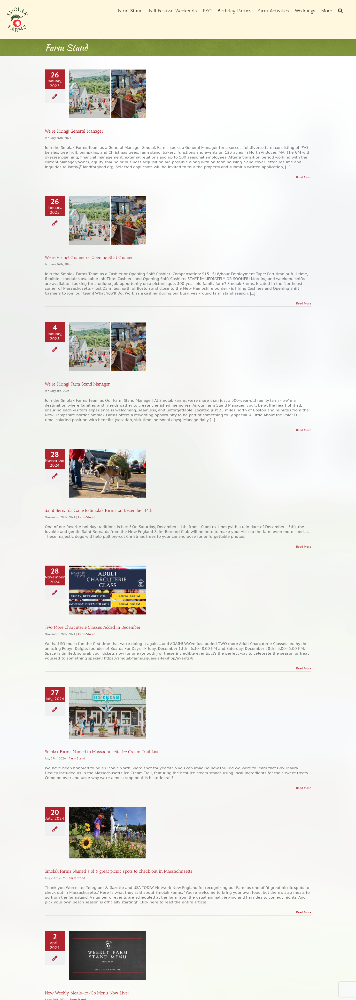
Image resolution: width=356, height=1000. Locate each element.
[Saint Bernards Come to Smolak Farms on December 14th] (107, 473)
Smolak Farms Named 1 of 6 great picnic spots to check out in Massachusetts (118, 871)
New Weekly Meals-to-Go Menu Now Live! (87, 993)
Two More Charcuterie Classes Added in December (93, 627)
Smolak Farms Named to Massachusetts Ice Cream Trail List (102, 751)
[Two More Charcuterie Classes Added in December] (107, 590)
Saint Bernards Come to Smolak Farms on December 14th (98, 510)
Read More (303, 177)
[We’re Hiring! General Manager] (107, 93)
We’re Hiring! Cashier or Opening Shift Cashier (89, 257)
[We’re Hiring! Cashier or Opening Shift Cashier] (107, 220)
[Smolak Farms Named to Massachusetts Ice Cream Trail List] (107, 713)
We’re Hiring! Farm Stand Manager (77, 384)
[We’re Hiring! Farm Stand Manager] (107, 346)
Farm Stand (86, 517)
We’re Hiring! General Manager (74, 131)
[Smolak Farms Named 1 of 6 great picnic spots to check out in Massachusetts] (107, 832)
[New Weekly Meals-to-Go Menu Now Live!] (107, 955)
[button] (340, 10)
